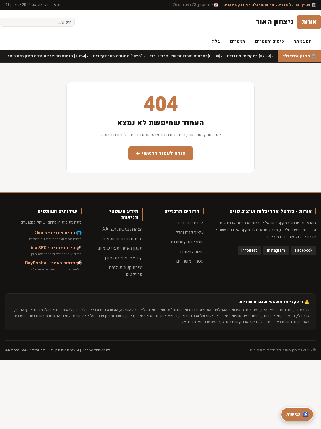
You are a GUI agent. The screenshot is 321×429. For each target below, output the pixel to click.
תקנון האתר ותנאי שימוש (120, 248)
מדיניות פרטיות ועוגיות (123, 239)
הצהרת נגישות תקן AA (122, 229)
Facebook (303, 250)
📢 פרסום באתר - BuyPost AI (53, 263)
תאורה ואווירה (191, 251)
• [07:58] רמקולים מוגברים (249, 56)
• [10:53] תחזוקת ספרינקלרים (118, 56)
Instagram (276, 250)
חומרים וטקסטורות (187, 242)
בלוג (216, 41)
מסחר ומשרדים (190, 261)
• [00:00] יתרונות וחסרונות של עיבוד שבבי (185, 56)
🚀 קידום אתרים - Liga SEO (55, 248)
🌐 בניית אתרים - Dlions (58, 233)
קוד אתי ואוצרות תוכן (124, 258)
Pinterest (249, 250)
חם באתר (303, 41)
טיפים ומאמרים (269, 41)
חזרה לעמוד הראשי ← (161, 153)
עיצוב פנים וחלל (190, 232)
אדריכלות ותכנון (189, 223)
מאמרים (237, 41)
